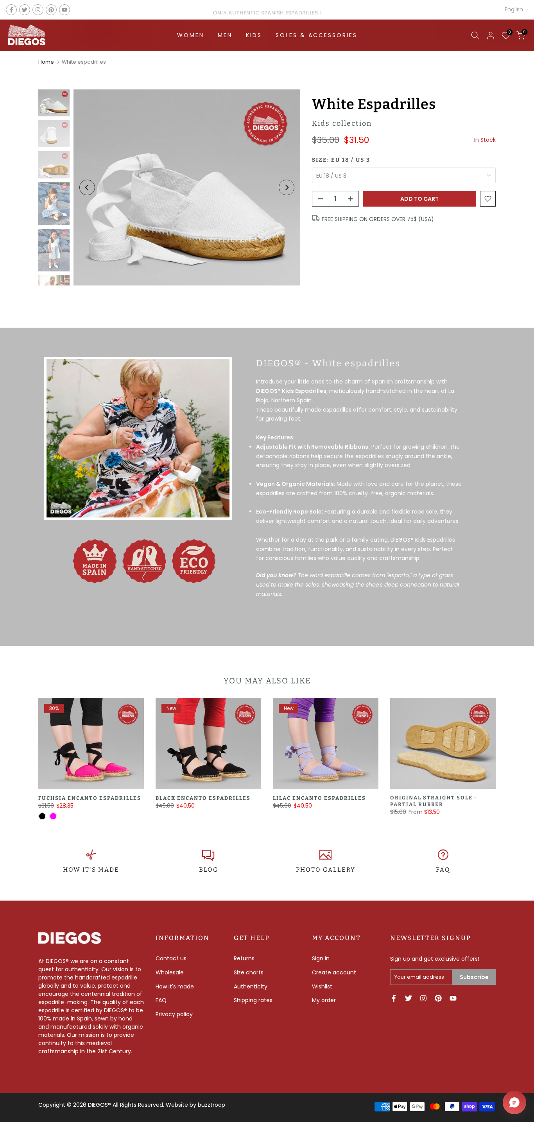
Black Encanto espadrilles (203, 798)
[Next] (286, 187)
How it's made (175, 986)
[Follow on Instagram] (37, 9)
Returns (244, 958)
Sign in (321, 958)
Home (46, 62)
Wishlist (322, 986)
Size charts (248, 972)
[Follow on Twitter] (24, 9)
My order (324, 1000)
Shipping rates (253, 1000)
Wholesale (170, 972)
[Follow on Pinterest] (51, 9)
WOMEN (190, 35)
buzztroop (211, 1105)
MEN (225, 35)
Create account (334, 972)
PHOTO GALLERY (325, 869)
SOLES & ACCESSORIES (316, 35)
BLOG (208, 869)
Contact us (171, 958)
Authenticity (250, 986)
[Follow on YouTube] (64, 9)
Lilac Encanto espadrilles (319, 798)
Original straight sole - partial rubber (433, 801)
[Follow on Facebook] (11, 9)
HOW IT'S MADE (91, 869)
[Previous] (87, 187)
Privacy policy (174, 1014)
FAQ (443, 869)
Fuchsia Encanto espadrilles (89, 798)
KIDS (254, 35)
